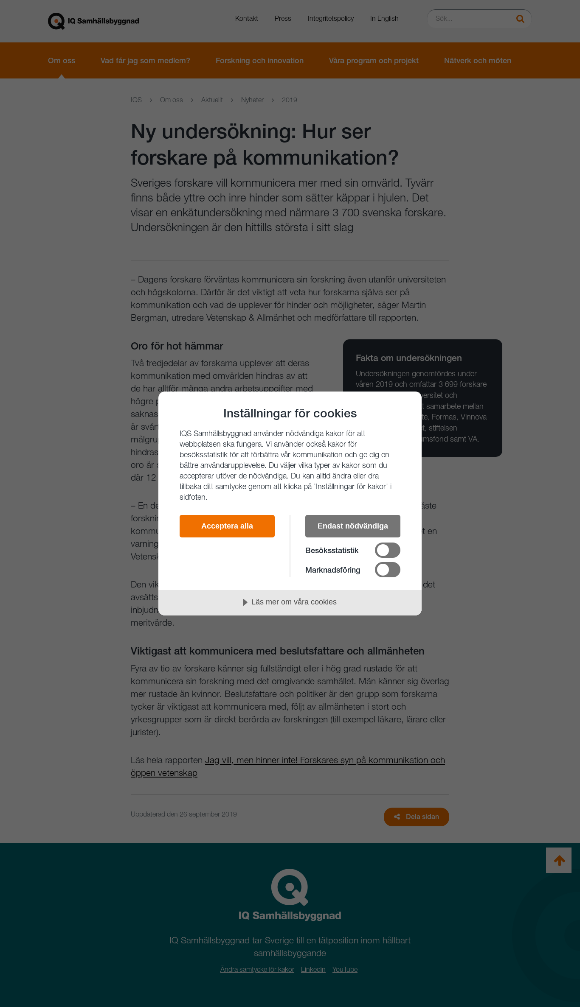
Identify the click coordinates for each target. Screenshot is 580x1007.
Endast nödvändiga (353, 526)
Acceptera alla (227, 526)
